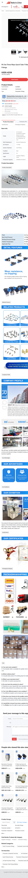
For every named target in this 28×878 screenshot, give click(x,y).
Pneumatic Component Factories (10, 853)
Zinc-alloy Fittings (19, 825)
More (2, 867)
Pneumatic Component (6, 830)
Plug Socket (4, 825)
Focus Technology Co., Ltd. (18, 872)
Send (14, 739)
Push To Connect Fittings (8, 846)
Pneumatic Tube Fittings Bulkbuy (10, 864)
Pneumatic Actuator (19, 830)
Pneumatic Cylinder (5, 828)
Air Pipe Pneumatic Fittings (9, 860)
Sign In (3, 114)
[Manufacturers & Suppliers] (14, 2)
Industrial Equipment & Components (13, 10)
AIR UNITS (17, 828)
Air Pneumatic (24, 853)
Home (2, 10)
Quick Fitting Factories (8, 857)
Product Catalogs (22, 822)
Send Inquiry (14, 79)
